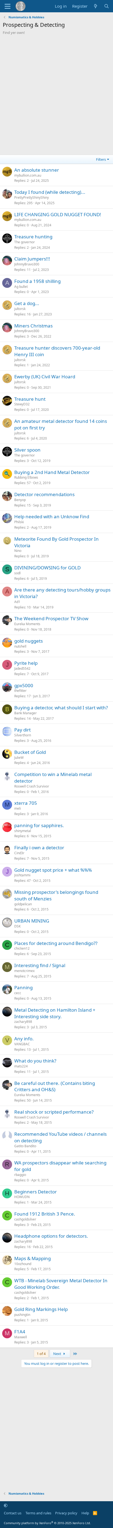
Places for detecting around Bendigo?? (55, 943)
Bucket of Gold (30, 752)
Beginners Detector (35, 1192)
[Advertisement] (56, 94)
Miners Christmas (33, 326)
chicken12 (22, 948)
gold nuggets (28, 641)
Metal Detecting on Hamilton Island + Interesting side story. (54, 1013)
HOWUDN (22, 1197)
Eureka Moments (27, 624)
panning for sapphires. (39, 825)
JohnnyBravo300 (26, 264)
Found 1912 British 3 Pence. (44, 1214)
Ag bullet (21, 286)
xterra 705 (25, 803)
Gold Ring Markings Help (41, 1309)
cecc (17, 993)
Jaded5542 (22, 668)
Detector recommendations (44, 494)
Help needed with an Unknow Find (51, 516)
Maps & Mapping (32, 1258)
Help (85, 1513)
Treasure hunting (33, 236)
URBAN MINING (31, 921)
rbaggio (20, 1174)
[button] (6, 1505)
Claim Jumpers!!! (32, 259)
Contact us (12, 1513)
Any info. (24, 1038)
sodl (17, 573)
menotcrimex (24, 970)
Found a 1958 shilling (37, 281)
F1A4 (19, 1331)
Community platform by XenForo (47, 1523)
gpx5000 (23, 685)
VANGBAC (22, 1044)
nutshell (20, 646)
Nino (17, 550)
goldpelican (23, 904)
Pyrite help (26, 663)
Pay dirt (22, 730)
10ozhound (22, 1263)
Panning (23, 987)
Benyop (20, 499)
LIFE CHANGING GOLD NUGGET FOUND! (57, 214)
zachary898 (23, 1021)
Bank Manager (25, 713)
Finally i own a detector (39, 847)
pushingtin (22, 1314)
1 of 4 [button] (41, 1353)
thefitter (20, 690)
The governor (24, 242)
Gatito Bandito (25, 1146)
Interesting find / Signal (39, 965)
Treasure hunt (30, 399)
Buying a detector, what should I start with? (61, 707)
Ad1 (17, 601)
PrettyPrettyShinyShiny (31, 197)
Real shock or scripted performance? (54, 1112)
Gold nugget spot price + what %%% (53, 870)
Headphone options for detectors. (51, 1236)
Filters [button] (101, 159)
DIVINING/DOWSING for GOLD (47, 567)
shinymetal (22, 831)
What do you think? (35, 1061)
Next (57, 1353)
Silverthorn (22, 735)
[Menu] (7, 6)
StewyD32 (22, 404)
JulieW (19, 757)
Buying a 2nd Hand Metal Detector (52, 472)
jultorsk (20, 308)
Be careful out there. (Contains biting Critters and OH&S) (54, 1086)
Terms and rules (38, 1513)
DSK (17, 926)
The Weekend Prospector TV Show (51, 618)
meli (17, 808)
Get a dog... (26, 303)
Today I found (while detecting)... (49, 192)
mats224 (21, 1066)
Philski (19, 522)
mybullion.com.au (27, 175)
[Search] (106, 6)
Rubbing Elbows (26, 477)
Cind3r (19, 853)
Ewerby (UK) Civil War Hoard (44, 376)
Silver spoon (27, 450)
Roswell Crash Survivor (31, 786)
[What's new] (95, 6)
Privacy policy (66, 1513)
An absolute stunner (36, 170)
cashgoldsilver (25, 1219)
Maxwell (20, 1337)
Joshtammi (22, 875)
